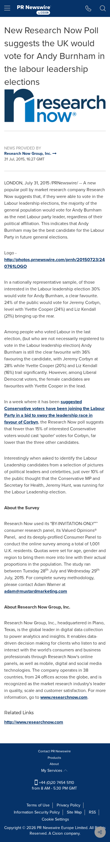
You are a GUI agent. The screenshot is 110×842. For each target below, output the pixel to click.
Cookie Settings (55, 819)
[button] (55, 105)
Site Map (74, 812)
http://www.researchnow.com (33, 722)
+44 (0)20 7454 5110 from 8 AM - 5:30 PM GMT (54, 785)
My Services (52, 770)
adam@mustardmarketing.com (35, 591)
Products (54, 757)
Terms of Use (38, 805)
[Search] (103, 8)
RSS (92, 812)
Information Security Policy (37, 812)
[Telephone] (88, 8)
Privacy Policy (68, 805)
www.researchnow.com (63, 697)
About (54, 763)
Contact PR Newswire (54, 751)
